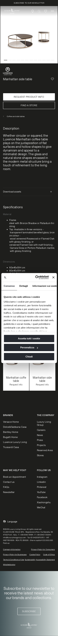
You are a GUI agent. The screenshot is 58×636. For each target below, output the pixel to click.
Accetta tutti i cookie (29, 338)
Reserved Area (45, 450)
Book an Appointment (14, 477)
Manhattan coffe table (16, 379)
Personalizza (27, 347)
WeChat (41, 507)
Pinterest (41, 487)
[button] (52, 11)
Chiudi (29, 356)
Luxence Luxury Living (15, 442)
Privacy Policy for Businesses (15, 554)
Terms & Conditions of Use (13, 560)
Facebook (42, 497)
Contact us (9, 482)
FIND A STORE (29, 105)
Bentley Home (10, 432)
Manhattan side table (42, 379)
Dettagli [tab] (23, 286)
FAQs (6, 487)
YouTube (41, 492)
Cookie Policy (34, 554)
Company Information (11, 549)
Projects (41, 445)
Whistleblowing (9, 564)
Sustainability (30, 560)
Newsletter (9, 492)
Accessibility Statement (45, 560)
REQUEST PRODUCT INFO (29, 97)
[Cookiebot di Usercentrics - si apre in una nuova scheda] (36, 277)
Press (40, 440)
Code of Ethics (49, 554)
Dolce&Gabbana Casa (15, 427)
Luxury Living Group (44, 423)
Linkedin (41, 482)
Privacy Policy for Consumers (43, 549)
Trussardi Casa (11, 447)
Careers (41, 430)
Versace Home (11, 421)
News (40, 435)
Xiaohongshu (44, 502)
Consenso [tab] (9, 286)
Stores (40, 455)
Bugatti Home (10, 437)
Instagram (42, 477)
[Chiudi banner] (53, 277)
